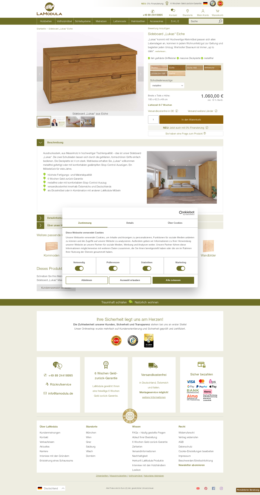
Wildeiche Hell (158, 73)
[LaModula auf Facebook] (213, 488)
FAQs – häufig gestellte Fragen (149, 432)
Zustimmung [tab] (85, 223)
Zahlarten (137, 446)
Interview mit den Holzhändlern (149, 465)
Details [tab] (130, 223)
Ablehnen (86, 280)
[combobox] (206, 21)
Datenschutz (185, 446)
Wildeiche (209, 67)
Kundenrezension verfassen (56, 287)
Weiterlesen (160, 51)
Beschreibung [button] (55, 142)
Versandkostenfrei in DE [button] (161, 111)
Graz (88, 442)
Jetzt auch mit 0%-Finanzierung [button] (183, 127)
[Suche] (220, 21)
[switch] (113, 268)
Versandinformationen (144, 451)
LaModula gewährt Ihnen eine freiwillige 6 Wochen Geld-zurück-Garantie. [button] (106, 391)
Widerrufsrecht (187, 432)
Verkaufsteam (47, 442)
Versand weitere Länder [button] (200, 111)
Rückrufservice (60, 384)
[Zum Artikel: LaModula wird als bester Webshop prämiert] (130, 417)
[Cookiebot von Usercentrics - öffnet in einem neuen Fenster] (181, 213)
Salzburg (91, 446)
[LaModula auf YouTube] (198, 488)
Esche (172, 73)
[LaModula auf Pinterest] (206, 488)
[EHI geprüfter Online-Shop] (220, 3)
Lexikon (136, 470)
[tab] (130, 142)
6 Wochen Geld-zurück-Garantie (150, 442)
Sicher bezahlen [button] (201, 374)
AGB (181, 442)
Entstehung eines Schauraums (56, 460)
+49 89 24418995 (60, 375)
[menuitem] (46, 21)
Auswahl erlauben (130, 280)
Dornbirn (91, 456)
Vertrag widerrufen (188, 437)
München (91, 432)
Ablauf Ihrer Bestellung (144, 437)
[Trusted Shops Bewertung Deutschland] (133, 340)
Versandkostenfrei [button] (153, 374)
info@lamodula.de (60, 393)
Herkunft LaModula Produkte (148, 460)
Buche (154, 67)
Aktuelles (45, 446)
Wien (89, 437)
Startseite (41, 28)
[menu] (110, 21)
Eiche (172, 67)
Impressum (185, 456)
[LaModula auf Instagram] (221, 488)
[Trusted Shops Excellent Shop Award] (148, 340)
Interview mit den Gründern (54, 456)
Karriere (44, 451)
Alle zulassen (173, 280)
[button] (152, 3)
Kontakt (44, 437)
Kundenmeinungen (50, 432)
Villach (89, 451)
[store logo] (49, 9)
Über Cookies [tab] (175, 223)
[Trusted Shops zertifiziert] (213, 3)
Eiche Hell (192, 67)
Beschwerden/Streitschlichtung (196, 460)
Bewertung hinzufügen (159, 28)
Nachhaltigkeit (140, 456)
